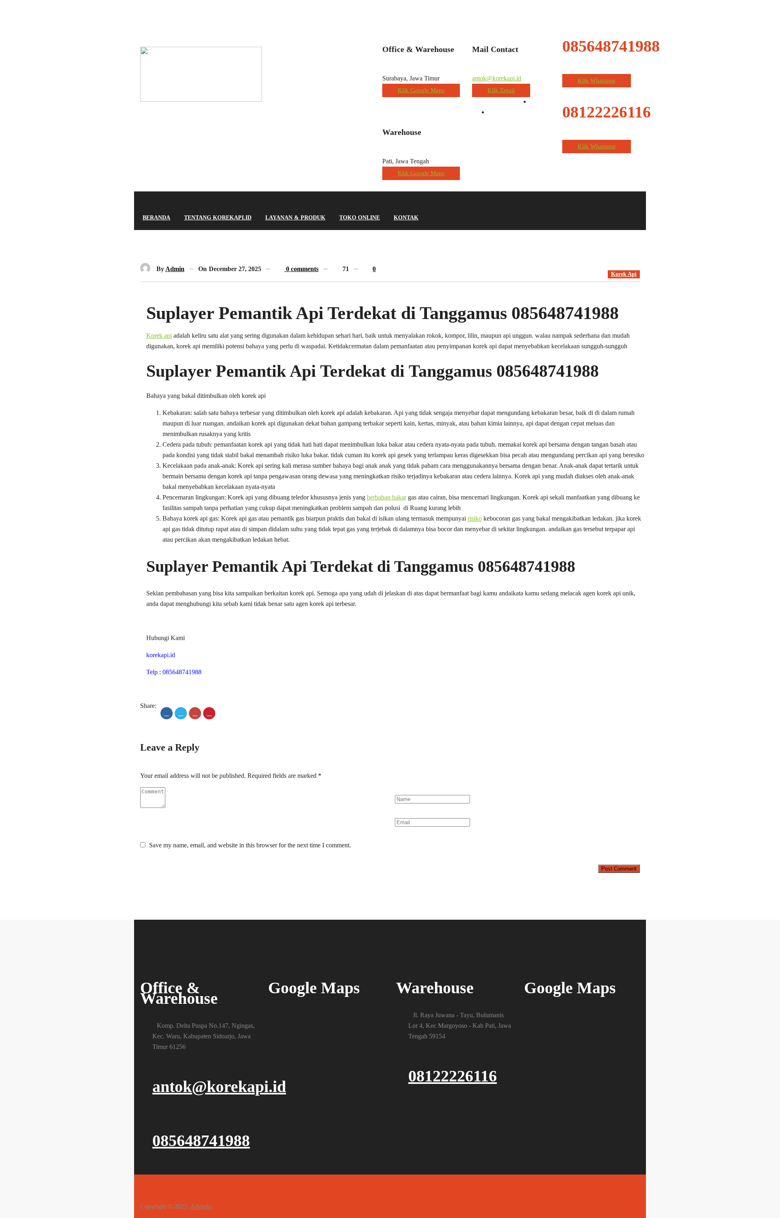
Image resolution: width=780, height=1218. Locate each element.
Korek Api (624, 274)
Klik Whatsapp (596, 80)
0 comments (301, 268)
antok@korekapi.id (496, 78)
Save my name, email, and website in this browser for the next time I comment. (250, 845)
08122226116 (452, 1076)
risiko (475, 518)
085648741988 (201, 1140)
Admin (174, 268)
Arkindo (201, 1206)
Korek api (159, 335)
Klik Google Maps (421, 90)
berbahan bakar (386, 497)
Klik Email (501, 90)
